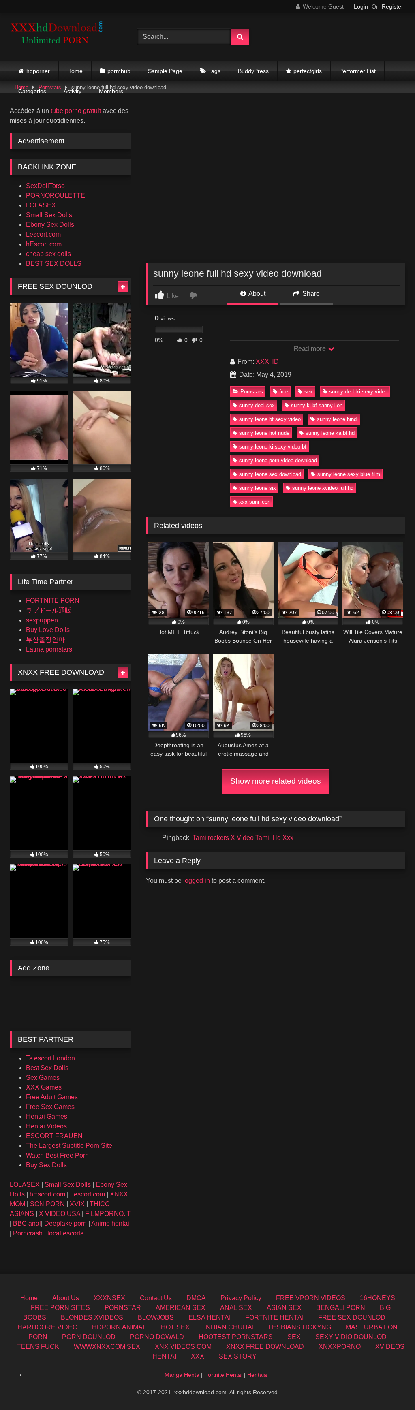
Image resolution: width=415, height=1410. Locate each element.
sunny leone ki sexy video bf (272, 447)
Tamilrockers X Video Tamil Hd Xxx (243, 837)
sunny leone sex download (270, 474)
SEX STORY (238, 1356)
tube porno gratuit (76, 110)
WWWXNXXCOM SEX (107, 1346)
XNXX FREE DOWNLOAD (265, 1346)
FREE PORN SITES (60, 1307)
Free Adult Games (52, 1097)
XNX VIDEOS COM (183, 1346)
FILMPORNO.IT (108, 1213)
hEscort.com (44, 244)
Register (392, 6)
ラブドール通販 (48, 610)
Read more (310, 348)
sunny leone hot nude (264, 433)
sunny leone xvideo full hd (322, 488)
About (256, 293)
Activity (72, 91)
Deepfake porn (65, 1223)
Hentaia (257, 1375)
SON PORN (47, 1204)
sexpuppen (42, 620)
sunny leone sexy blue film (348, 474)
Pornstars (251, 392)
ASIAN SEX (284, 1307)
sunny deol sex (257, 405)
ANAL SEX (236, 1307)
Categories (32, 91)
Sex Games (43, 1077)
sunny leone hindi (337, 419)
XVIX (77, 1204)
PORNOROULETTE (55, 195)
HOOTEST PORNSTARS (236, 1336)
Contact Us (156, 1298)
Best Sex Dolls (47, 1067)
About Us (65, 1298)
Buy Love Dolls (48, 629)
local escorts (65, 1233)
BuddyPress (253, 71)
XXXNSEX (109, 1298)
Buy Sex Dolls (46, 1165)
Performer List (357, 71)
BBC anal (27, 1223)
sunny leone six (257, 488)
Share (310, 293)
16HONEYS (377, 1298)
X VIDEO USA (59, 1213)
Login (361, 6)
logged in (196, 880)
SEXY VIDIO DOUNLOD (351, 1336)
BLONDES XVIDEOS (92, 1317)
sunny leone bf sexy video (270, 419)
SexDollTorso (45, 185)
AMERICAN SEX (180, 1307)
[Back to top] (390, 1386)
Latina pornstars (49, 649)
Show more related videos (275, 781)
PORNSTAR (123, 1307)
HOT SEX (175, 1327)
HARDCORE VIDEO (47, 1327)
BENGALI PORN (340, 1307)
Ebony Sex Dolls (50, 224)
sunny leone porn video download (278, 460)
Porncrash (28, 1233)
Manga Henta (182, 1375)
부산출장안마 (45, 639)
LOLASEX (41, 205)
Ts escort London (50, 1058)
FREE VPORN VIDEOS (310, 1298)
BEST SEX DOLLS (53, 263)
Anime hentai (110, 1223)
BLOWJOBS (156, 1317)
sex (308, 392)
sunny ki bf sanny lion (316, 405)
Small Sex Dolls (49, 215)
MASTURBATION (372, 1327)
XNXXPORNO (340, 1346)
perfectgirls (307, 71)
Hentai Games (46, 1116)
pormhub (118, 71)
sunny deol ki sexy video (358, 392)
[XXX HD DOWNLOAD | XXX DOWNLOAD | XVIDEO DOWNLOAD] (64, 36)
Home (75, 71)
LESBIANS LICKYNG (299, 1327)
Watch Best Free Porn (57, 1155)
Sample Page (165, 71)
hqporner (38, 71)
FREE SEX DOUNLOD (351, 1317)
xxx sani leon (254, 502)
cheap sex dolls (48, 253)
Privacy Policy (240, 1298)
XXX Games (44, 1087)
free (283, 392)
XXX (197, 1356)
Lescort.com (43, 234)
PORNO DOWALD (157, 1336)
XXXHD (267, 361)
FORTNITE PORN (52, 600)
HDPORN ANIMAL (119, 1327)
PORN (37, 1336)
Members (111, 91)
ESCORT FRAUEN (54, 1135)
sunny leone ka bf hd (330, 433)
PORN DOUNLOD (89, 1336)
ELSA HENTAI (209, 1317)
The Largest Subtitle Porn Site (69, 1145)
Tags (214, 71)
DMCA (196, 1298)
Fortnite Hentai (223, 1375)
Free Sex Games (50, 1106)
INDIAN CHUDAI (229, 1327)
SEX (294, 1336)
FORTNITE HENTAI (274, 1317)
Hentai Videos (46, 1126)
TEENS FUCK (38, 1346)
